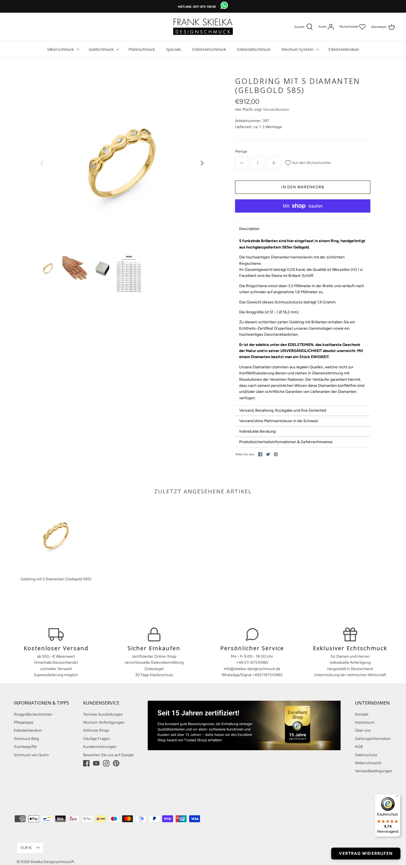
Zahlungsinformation (373, 738)
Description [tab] (249, 228)
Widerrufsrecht (368, 763)
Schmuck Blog (26, 738)
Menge (241, 151)
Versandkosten (276, 109)
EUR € (26, 847)
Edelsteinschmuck (209, 49)
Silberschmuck (60, 49)
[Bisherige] (42, 163)
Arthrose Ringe (96, 730)
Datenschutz (366, 755)
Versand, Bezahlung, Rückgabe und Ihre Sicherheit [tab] (282, 410)
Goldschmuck (101, 49)
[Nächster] (202, 163)
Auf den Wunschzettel (311, 162)
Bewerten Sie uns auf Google (108, 755)
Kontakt (361, 714)
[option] (122, 163)
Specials (173, 49)
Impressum (365, 722)
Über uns (363, 730)
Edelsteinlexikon (343, 49)
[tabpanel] (302, 319)
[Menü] (397, 797)
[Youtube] (96, 763)
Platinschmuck (141, 49)
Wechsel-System (297, 49)
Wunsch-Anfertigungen (103, 722)
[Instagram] (106, 763)
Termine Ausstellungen (103, 714)
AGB (359, 746)
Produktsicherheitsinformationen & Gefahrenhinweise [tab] (286, 442)
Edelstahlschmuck (253, 49)
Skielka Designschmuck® (52, 861)
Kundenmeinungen (99, 746)
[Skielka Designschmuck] (203, 26)
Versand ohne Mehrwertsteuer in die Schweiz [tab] (278, 421)
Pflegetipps (23, 722)
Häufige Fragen (96, 738)
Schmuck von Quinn (31, 755)
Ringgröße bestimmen (33, 714)
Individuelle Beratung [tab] (257, 431)
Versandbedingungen (373, 771)
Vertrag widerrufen (366, 853)
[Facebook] (86, 763)
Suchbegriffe (25, 746)
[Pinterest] (116, 763)
